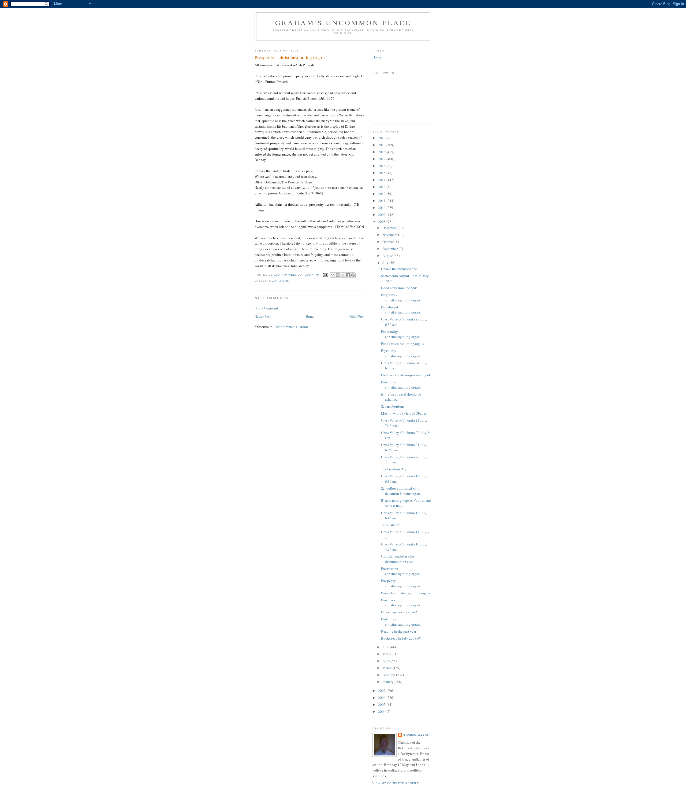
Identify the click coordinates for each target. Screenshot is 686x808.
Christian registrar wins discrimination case (398, 559)
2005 (382, 704)
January (388, 681)
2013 (382, 186)
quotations (279, 280)
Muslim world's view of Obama (403, 413)
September (390, 248)
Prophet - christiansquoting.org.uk (406, 593)
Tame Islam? (390, 524)
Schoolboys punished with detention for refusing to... (401, 491)
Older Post (356, 316)
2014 (382, 179)
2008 (382, 221)
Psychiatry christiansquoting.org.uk (401, 353)
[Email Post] (325, 274)
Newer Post (263, 316)
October (388, 241)
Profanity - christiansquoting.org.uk (401, 622)
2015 (382, 172)
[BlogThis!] (337, 275)
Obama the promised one (399, 268)
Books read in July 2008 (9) (401, 638)
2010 (382, 207)
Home (310, 316)
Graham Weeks (416, 734)
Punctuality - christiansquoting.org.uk (401, 334)
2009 (382, 214)
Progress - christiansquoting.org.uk (401, 602)
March (387, 667)
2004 (382, 711)
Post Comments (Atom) (291, 326)
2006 (382, 697)
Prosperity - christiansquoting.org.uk (401, 583)
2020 (382, 137)
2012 (382, 193)
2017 (382, 158)
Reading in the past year (398, 631)
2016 (382, 165)
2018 (382, 151)
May (386, 653)
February (389, 674)
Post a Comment (266, 308)
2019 (382, 144)
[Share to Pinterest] (353, 275)
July (385, 262)
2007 (382, 690)
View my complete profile (395, 783)
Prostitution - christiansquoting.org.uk (401, 571)
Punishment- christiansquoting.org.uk (401, 310)
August (388, 255)
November (390, 234)
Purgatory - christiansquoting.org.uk (401, 297)
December (390, 227)
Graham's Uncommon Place (343, 22)
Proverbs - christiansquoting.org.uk (401, 384)
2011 (382, 200)
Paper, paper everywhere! (399, 612)
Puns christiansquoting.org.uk (402, 343)
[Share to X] (342, 275)
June (386, 646)
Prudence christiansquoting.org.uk (406, 374)
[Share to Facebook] (348, 275)
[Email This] (332, 275)
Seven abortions (392, 406)
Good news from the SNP (399, 287)
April (386, 660)
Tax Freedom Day (394, 469)
